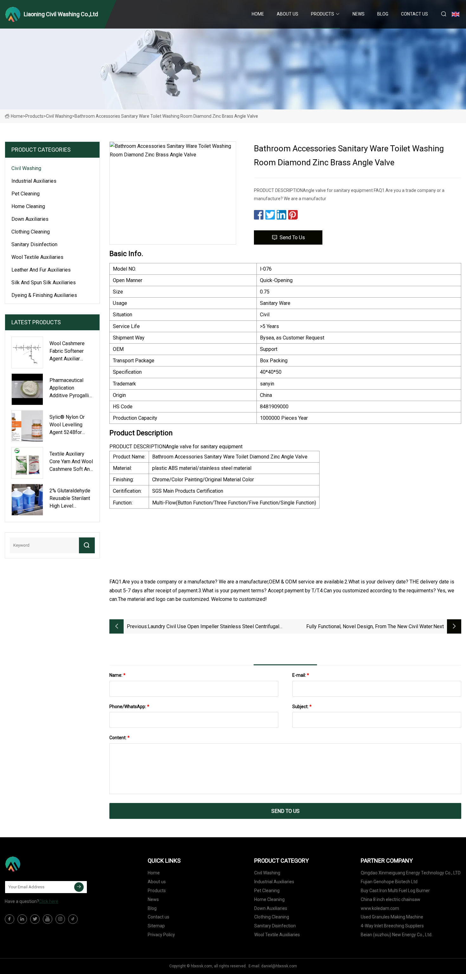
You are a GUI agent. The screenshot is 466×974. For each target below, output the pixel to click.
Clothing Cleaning (30, 232)
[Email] (79, 887)
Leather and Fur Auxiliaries (41, 270)
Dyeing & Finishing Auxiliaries (44, 295)
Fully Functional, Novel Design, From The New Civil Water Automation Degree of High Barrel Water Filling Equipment (368, 627)
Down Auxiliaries (30, 219)
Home (258, 13)
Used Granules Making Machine (392, 916)
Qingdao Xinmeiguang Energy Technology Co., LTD (411, 872)
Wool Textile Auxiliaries (37, 257)
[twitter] (35, 919)
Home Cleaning (28, 206)
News (359, 13)
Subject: (302, 706)
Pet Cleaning (25, 194)
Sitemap (156, 925)
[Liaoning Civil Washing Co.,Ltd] (36, 864)
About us (287, 13)
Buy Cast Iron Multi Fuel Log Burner (395, 890)
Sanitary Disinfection (34, 244)
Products (322, 13)
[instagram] (60, 919)
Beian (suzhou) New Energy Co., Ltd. (396, 934)
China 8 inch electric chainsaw (390, 899)
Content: (119, 737)
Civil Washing (59, 116)
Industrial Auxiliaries (33, 181)
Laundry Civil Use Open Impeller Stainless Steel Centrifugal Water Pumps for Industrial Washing (213, 627)
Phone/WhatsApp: (129, 706)
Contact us (414, 13)
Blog (382, 13)
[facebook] (9, 919)
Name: (117, 675)
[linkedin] (22, 919)
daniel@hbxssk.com (279, 966)
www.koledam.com (380, 908)
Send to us (292, 237)
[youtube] (47, 919)
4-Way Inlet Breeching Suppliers (392, 925)
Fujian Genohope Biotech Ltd (389, 881)
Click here (48, 901)
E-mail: (300, 675)
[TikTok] (73, 919)
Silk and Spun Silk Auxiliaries (43, 283)
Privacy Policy (161, 934)
